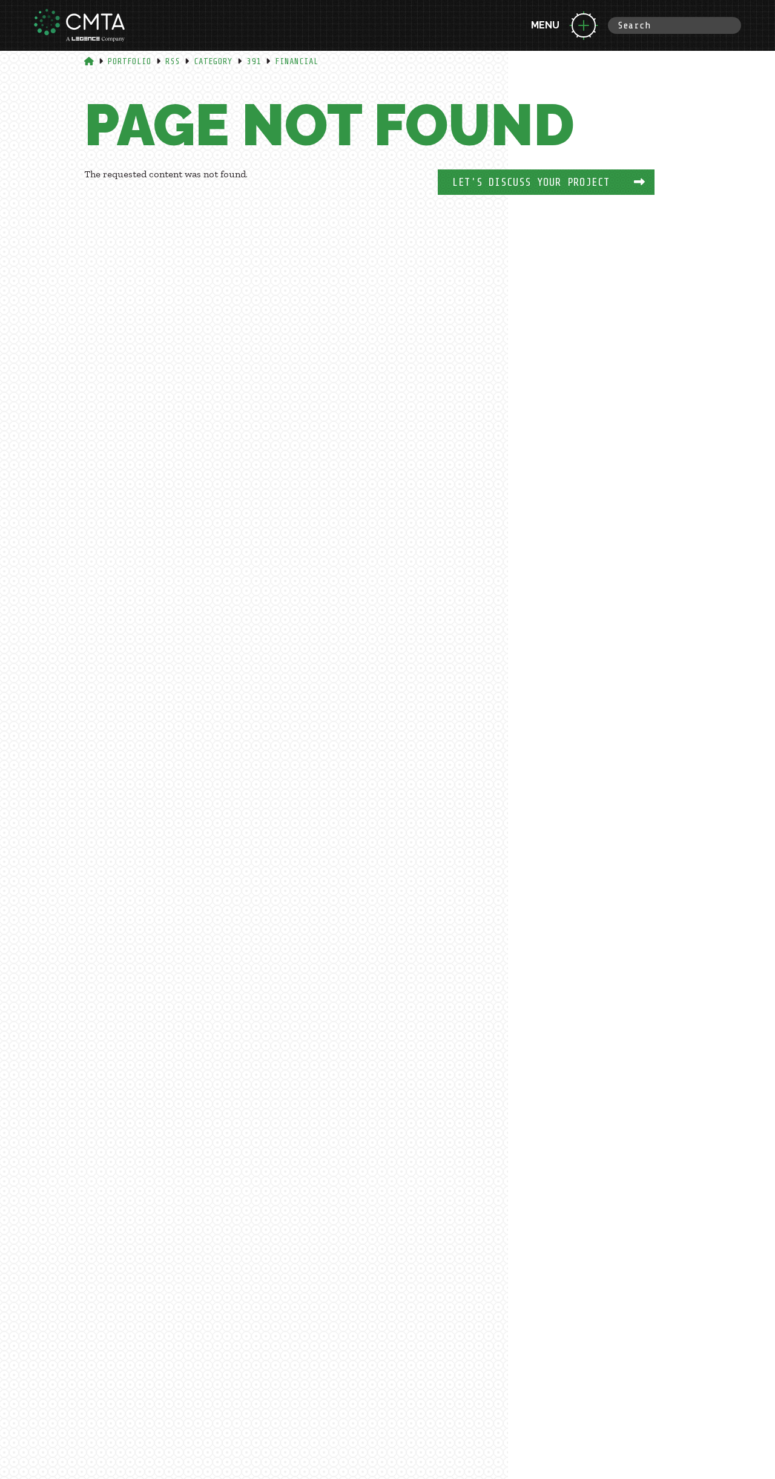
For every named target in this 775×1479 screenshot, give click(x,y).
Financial (296, 61)
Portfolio (129, 61)
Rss (172, 61)
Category (213, 61)
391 (253, 61)
